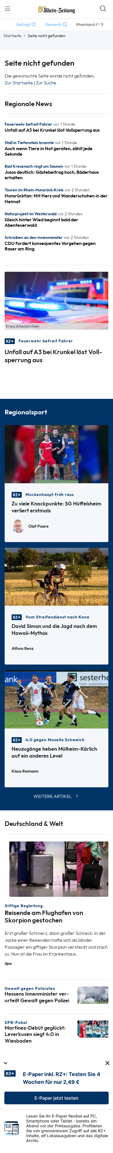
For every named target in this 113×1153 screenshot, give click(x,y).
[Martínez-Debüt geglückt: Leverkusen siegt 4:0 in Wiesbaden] (92, 1029)
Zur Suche (46, 83)
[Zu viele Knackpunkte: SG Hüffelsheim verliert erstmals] (56, 454)
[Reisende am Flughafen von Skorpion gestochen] (58, 869)
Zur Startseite (19, 83)
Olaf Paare (38, 526)
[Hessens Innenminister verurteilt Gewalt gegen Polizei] (92, 995)
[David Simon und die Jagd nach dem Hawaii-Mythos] (56, 576)
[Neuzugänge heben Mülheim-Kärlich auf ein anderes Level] (56, 699)
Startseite (12, 35)
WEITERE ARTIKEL (52, 796)
